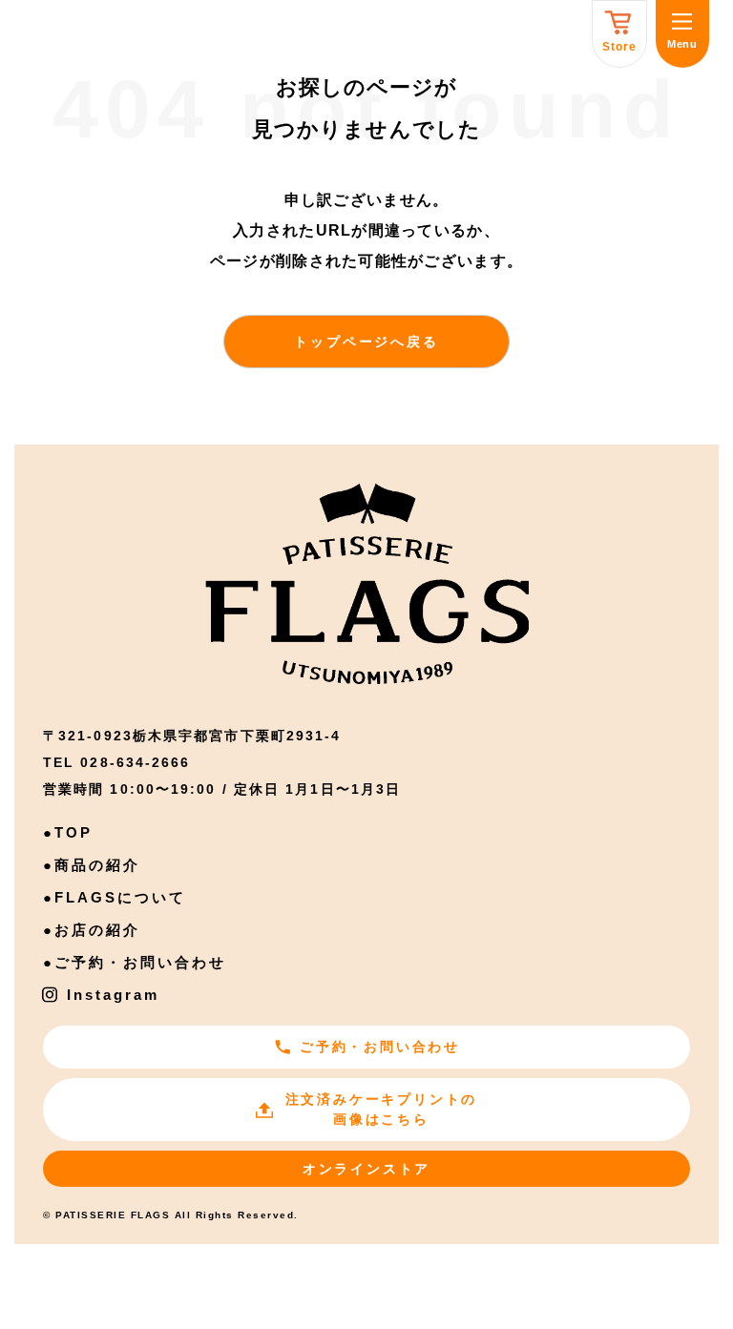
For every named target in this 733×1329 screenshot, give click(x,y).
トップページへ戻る (366, 341)
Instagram (113, 994)
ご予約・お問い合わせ (140, 962)
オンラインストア (366, 1168)
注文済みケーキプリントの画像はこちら (381, 1109)
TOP (73, 832)
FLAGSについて (120, 897)
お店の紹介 (97, 930)
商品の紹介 (97, 865)
